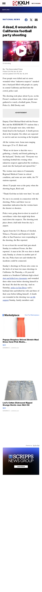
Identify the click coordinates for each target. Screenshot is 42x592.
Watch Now (35, 3)
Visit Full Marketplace (32, 315)
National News (11, 19)
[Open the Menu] (4, 3)
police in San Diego (19, 287)
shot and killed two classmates (15, 278)
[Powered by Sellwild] (36, 445)
